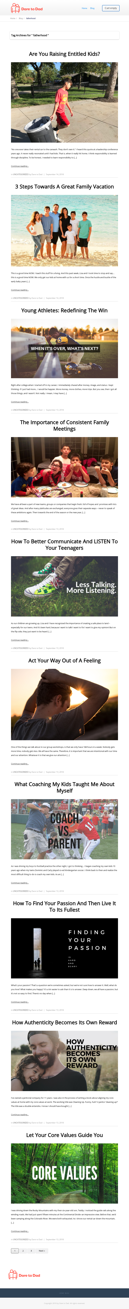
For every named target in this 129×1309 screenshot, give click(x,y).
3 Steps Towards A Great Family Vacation (64, 186)
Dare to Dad (37, 174)
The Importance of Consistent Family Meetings (64, 425)
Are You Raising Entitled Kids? (64, 53)
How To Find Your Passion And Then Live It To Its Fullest (64, 906)
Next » (42, 1250)
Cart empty (111, 8)
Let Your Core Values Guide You (64, 1135)
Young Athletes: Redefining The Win (64, 310)
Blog (92, 8)
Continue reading (19, 166)
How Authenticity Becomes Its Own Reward (64, 1022)
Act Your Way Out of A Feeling (64, 660)
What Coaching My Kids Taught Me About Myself (65, 787)
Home (84, 8)
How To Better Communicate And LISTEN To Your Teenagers (64, 544)
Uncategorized (21, 174)
